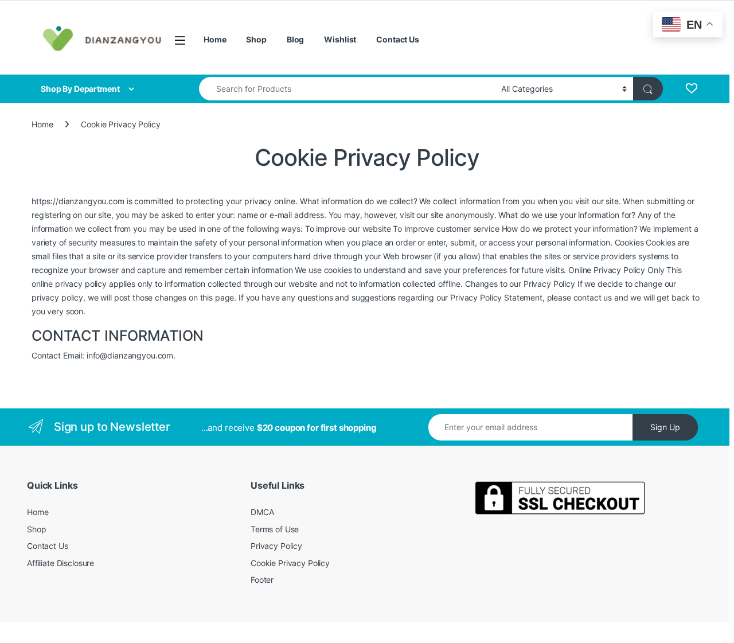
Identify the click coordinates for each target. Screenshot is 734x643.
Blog (295, 39)
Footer (262, 579)
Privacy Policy (276, 546)
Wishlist (340, 39)
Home (215, 39)
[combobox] (347, 88)
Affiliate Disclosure (60, 563)
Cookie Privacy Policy (290, 563)
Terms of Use (275, 529)
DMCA (262, 512)
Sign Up (665, 427)
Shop (256, 39)
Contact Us (397, 39)
